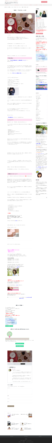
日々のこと (38, 117)
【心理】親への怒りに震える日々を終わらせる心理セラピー (28, 429)
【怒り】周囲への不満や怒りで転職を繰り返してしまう (15, 424)
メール (8, 398)
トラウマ (37, 99)
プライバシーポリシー (29, 440)
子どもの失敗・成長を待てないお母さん (28, 424)
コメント (8, 387)
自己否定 (37, 105)
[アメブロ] (41, 68)
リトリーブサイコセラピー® (40, 153)
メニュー (18, 266)
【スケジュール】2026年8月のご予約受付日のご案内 (41, 194)
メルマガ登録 (44, 1)
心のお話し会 (38, 120)
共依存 (37, 106)
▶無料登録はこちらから (8, 316)
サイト (8, 401)
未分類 (37, 115)
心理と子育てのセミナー (39, 118)
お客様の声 (38, 114)
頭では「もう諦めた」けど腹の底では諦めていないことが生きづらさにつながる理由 (41, 191)
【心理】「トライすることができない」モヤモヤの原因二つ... (15, 429)
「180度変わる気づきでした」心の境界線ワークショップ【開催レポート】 (41, 188)
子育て (37, 109)
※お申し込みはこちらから (39, 28)
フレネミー (38, 102)
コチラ (16, 220)
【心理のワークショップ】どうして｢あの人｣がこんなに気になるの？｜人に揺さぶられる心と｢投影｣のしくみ (41, 183)
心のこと (38, 96)
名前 (8, 395)
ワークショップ (38, 95)
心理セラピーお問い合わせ (23, 440)
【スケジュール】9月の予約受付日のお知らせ (41, 186)
